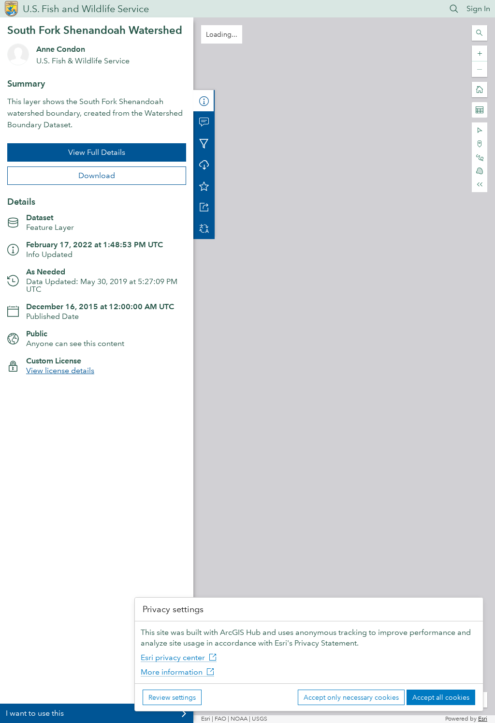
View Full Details (96, 152)
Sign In (478, 8)
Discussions (204, 122)
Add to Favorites (204, 185)
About (204, 100)
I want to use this (35, 713)
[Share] (204, 207)
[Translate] (204, 228)
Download (96, 175)
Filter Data (204, 143)
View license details (60, 370)
